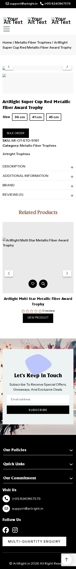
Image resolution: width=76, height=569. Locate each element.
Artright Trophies (16, 154)
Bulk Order (15, 133)
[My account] (38, 20)
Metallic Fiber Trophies (33, 42)
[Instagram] (15, 530)
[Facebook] (6, 530)
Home (7, 42)
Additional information (25, 176)
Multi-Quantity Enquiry (34, 541)
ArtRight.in (21, 563)
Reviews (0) (13, 194)
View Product (38, 317)
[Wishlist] (61, 20)
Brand (9, 185)
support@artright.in (24, 3)
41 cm (37, 117)
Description (14, 166)
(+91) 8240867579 (58, 3)
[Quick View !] (43, 284)
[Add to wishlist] (33, 283)
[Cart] (14, 20)
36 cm (20, 117)
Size (6, 117)
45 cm (54, 117)
